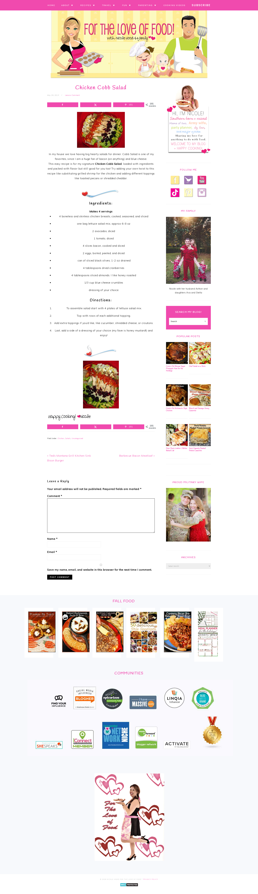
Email (52, 552)
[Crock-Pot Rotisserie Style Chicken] (177, 405)
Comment (54, 496)
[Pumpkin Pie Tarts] (42, 654)
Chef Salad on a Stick (197, 366)
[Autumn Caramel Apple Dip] (109, 654)
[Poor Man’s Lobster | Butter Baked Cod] (177, 445)
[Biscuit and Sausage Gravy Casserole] (200, 405)
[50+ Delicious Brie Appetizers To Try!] (143, 654)
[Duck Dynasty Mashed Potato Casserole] (200, 445)
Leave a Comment (72, 95)
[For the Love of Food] (129, 79)
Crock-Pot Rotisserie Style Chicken (176, 409)
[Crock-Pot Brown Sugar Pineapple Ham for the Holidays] (177, 363)
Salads (68, 438)
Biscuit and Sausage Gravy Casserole (199, 409)
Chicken (60, 438)
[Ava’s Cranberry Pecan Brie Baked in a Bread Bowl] (177, 654)
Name (52, 538)
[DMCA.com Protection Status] (129, 888)
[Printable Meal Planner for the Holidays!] (208, 658)
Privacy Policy (150, 879)
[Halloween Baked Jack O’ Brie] (75, 654)
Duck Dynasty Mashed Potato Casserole (197, 449)
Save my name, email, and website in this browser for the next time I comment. (99, 569)
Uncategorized (77, 438)
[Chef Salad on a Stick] (200, 363)
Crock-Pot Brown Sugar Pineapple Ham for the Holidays (175, 368)
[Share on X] (95, 104)
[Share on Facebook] (62, 104)
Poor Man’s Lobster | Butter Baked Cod (176, 449)
